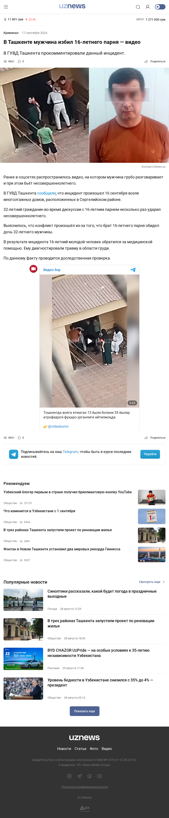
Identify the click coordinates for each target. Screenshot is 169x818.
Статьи (80, 749)
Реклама (53, 668)
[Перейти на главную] (72, 6)
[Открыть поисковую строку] (138, 6)
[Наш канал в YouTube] (99, 776)
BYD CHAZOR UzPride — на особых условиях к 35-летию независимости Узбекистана (99, 653)
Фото (94, 749)
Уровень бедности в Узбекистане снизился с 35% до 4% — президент (100, 682)
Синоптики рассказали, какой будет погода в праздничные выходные (102, 594)
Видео (107, 749)
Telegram (70, 452)
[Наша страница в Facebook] (89, 776)
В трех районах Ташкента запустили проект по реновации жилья (101, 623)
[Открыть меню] (6, 6)
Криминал (11, 33)
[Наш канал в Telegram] (79, 776)
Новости (64, 749)
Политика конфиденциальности (84, 787)
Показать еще (84, 711)
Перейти (150, 454)
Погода (52, 608)
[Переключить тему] (160, 6)
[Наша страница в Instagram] (69, 776)
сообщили (46, 193)
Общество (54, 638)
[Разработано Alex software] (84, 809)
